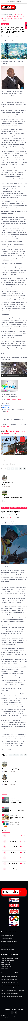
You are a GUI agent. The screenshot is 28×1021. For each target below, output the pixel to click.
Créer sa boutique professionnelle (9, 979)
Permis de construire (6, 946)
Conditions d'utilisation (7, 1016)
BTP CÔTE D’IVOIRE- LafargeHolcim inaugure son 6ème (13, 483)
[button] (14, 369)
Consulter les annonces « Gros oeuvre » (10, 988)
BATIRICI (3, 426)
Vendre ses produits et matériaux (9, 976)
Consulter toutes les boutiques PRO (9, 982)
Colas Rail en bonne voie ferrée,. (16, 803)
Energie (18, 461)
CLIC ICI (8, 411)
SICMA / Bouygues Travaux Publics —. (17, 817)
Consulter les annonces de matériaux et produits (12, 990)
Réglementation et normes (7, 949)
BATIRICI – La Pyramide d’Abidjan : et (11, 782)
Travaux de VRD (4, 968)
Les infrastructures (14, 800)
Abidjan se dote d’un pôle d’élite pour (11, 769)
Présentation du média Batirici (8, 935)
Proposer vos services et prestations (10, 985)
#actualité (5, 24)
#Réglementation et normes (18, 507)
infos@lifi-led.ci (6, 405)
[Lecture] (2, 375)
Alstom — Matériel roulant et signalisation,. (17, 811)
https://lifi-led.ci (6, 407)
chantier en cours (19, 796)
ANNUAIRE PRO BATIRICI (7, 944)
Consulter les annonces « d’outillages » (10, 993)
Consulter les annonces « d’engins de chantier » (12, 996)
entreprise (5, 464)
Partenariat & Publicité (6, 938)
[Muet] (23, 375)
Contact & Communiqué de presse (9, 941)
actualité (12, 796)
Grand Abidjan (13, 798)
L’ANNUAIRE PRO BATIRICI (14, 400)
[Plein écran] (25, 375)
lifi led (13, 464)
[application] (14, 369)
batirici (9, 461)
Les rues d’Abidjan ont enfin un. (18, 826)
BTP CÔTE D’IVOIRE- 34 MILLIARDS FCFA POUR (12, 497)
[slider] (13, 375)
